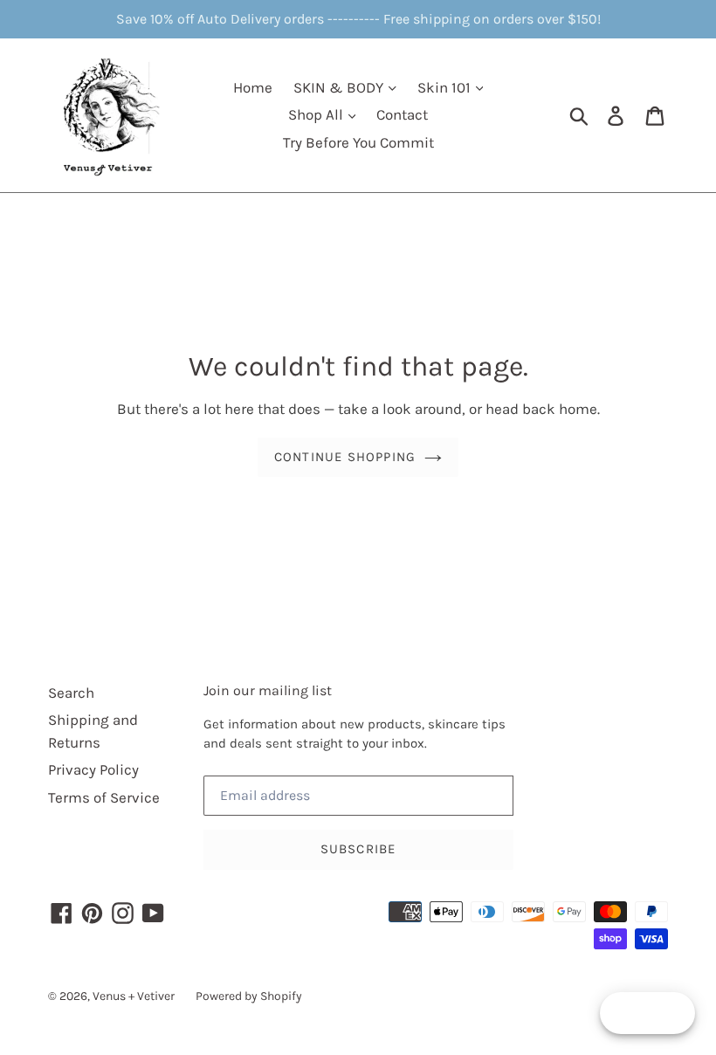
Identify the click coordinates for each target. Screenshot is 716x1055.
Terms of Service (104, 797)
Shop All (317, 114)
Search (71, 692)
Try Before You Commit (358, 142)
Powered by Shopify (249, 996)
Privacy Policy (93, 769)
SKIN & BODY (340, 87)
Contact (402, 114)
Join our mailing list (267, 690)
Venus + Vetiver (134, 996)
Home (252, 87)
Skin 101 (445, 87)
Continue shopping (345, 457)
